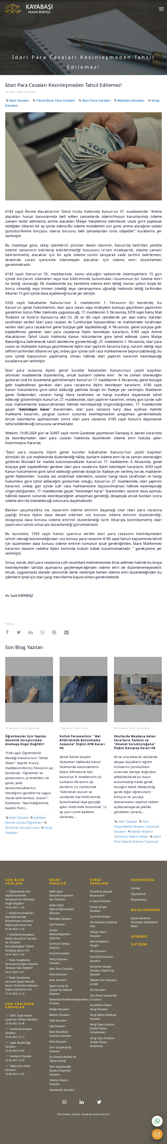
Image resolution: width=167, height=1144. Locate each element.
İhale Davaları (58, 974)
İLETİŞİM (139, 944)
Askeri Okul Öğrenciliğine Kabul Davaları (61, 909)
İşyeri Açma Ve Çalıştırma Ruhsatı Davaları (60, 990)
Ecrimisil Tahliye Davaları (59, 945)
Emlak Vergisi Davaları (98, 909)
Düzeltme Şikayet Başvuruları (101, 893)
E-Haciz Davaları (100, 901)
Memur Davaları (59, 1015)
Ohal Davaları (58, 1020)
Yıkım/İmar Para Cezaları (56, 100)
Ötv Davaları (98, 990)
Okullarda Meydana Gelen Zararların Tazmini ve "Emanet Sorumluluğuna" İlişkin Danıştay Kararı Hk (135, 742)
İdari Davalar (19, 100)
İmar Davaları (58, 980)
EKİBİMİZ (139, 936)
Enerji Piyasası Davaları (58, 961)
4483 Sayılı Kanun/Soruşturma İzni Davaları (61, 895)
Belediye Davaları (131, 100)
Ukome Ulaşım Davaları (58, 1082)
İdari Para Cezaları (96, 100)
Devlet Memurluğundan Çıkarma (59, 934)
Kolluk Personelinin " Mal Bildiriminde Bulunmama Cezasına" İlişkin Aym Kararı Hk (20, 919)
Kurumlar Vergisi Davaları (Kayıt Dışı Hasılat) (102, 970)
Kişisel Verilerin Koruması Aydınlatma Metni (144, 922)
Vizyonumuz (138, 894)
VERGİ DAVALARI (99, 881)
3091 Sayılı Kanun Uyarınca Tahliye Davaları (21, 1017)
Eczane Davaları (59, 953)
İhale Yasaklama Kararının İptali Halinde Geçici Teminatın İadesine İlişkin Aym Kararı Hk (21, 983)
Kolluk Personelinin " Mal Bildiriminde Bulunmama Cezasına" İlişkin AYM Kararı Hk (82, 742)
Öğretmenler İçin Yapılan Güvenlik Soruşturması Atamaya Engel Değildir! (25, 740)
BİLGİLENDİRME (145, 910)
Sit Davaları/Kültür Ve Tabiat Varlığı (62, 1059)
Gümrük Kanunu (100, 916)
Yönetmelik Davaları (62, 1090)
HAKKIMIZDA (143, 880)
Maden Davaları (59, 1009)
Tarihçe (135, 888)
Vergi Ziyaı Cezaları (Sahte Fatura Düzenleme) (102, 1028)
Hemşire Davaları (20, 1056)
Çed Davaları (57, 924)
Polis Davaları (58, 1041)
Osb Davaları (57, 1026)
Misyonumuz (139, 899)
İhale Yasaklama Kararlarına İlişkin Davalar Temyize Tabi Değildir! (21, 964)
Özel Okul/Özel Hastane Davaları (60, 1034)
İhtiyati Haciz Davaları (98, 934)
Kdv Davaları (98, 951)
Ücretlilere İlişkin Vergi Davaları (101, 1007)
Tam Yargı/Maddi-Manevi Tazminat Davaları (136, 826)
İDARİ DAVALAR (57, 881)
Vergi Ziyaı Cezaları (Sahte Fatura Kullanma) (102, 1042)
